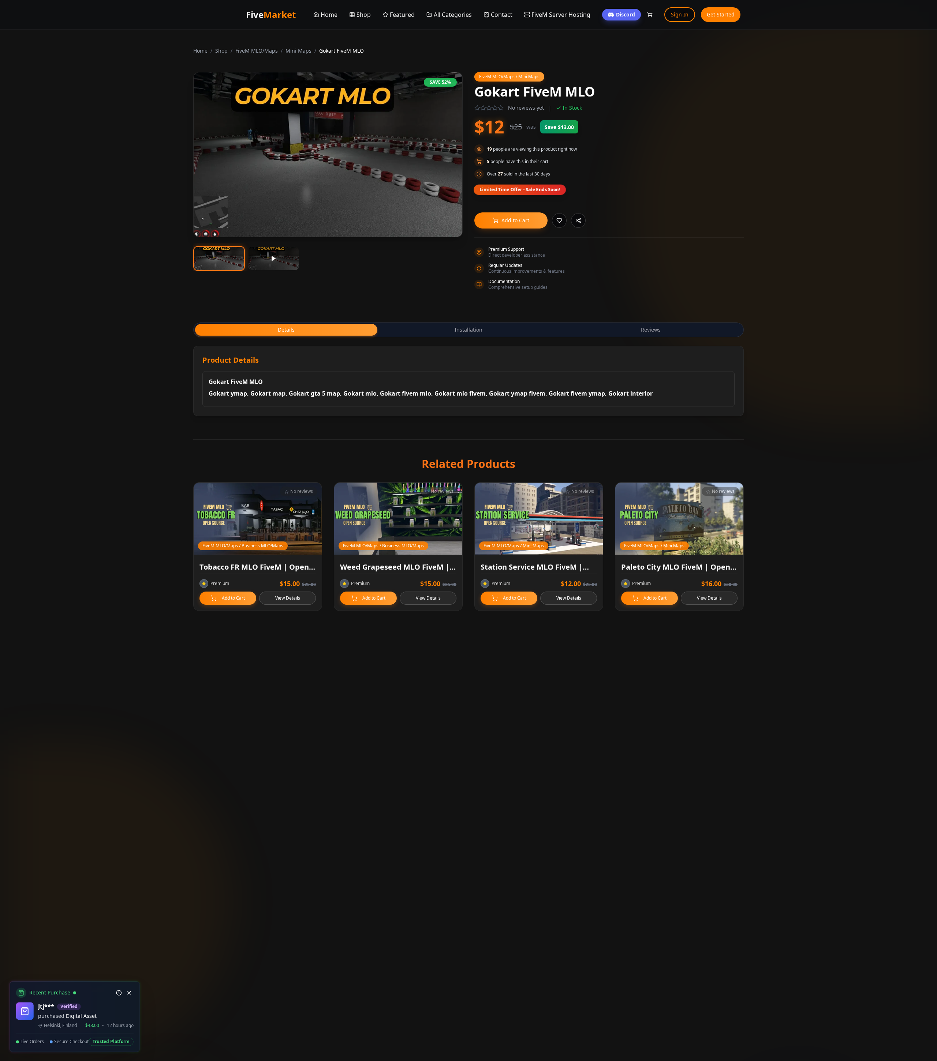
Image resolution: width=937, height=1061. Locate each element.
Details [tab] (286, 329)
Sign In (679, 14)
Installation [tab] (468, 329)
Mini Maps (298, 50)
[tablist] (468, 329)
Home (200, 50)
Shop (221, 50)
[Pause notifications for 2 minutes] (117, 993)
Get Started (721, 14)
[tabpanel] (468, 381)
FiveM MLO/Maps (256, 50)
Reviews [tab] (651, 329)
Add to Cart (515, 220)
